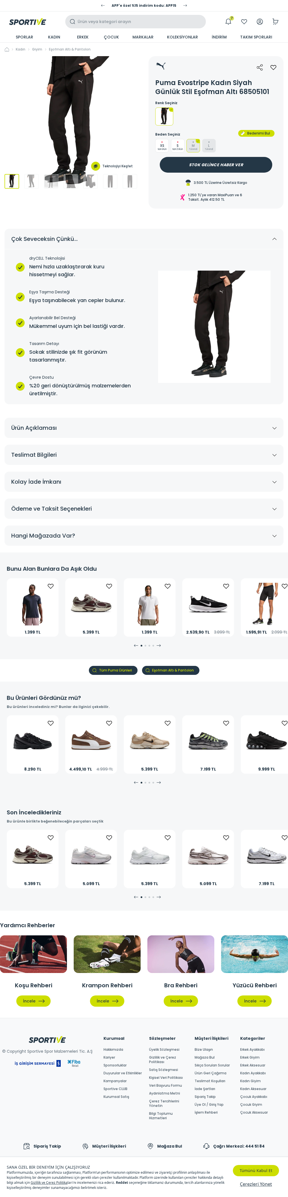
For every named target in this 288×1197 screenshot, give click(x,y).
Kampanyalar (115, 1081)
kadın (20, 49)
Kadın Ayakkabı (253, 1073)
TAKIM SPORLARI (256, 37)
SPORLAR (24, 37)
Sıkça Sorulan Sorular (212, 1065)
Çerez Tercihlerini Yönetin (164, 1103)
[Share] (259, 67)
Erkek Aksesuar (252, 1065)
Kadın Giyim (250, 1081)
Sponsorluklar (115, 1065)
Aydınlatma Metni (164, 1093)
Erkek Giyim (250, 1057)
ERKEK (83, 37)
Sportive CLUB (115, 1089)
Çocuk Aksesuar (254, 1112)
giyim (37, 49)
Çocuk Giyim (251, 1104)
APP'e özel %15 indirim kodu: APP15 (144, 5)
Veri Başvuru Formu (165, 1085)
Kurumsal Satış (116, 1097)
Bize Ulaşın (204, 1049)
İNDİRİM (219, 37)
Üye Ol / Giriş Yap (209, 1104)
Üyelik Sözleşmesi (164, 1049)
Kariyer (109, 1057)
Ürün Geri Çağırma (210, 1073)
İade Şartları (205, 1089)
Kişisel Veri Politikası (166, 1077)
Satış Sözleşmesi (163, 1070)
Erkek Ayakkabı (252, 1049)
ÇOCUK (111, 37)
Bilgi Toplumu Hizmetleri (161, 1115)
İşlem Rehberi (206, 1112)
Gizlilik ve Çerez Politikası (162, 1059)
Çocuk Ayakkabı (253, 1097)
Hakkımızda (113, 1049)
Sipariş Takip (205, 1097)
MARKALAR (143, 37)
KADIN (54, 37)
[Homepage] (27, 21)
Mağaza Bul (205, 1057)
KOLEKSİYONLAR (182, 37)
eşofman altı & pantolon (70, 49)
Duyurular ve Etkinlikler (123, 1073)
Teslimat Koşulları (210, 1081)
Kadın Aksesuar (253, 1089)
